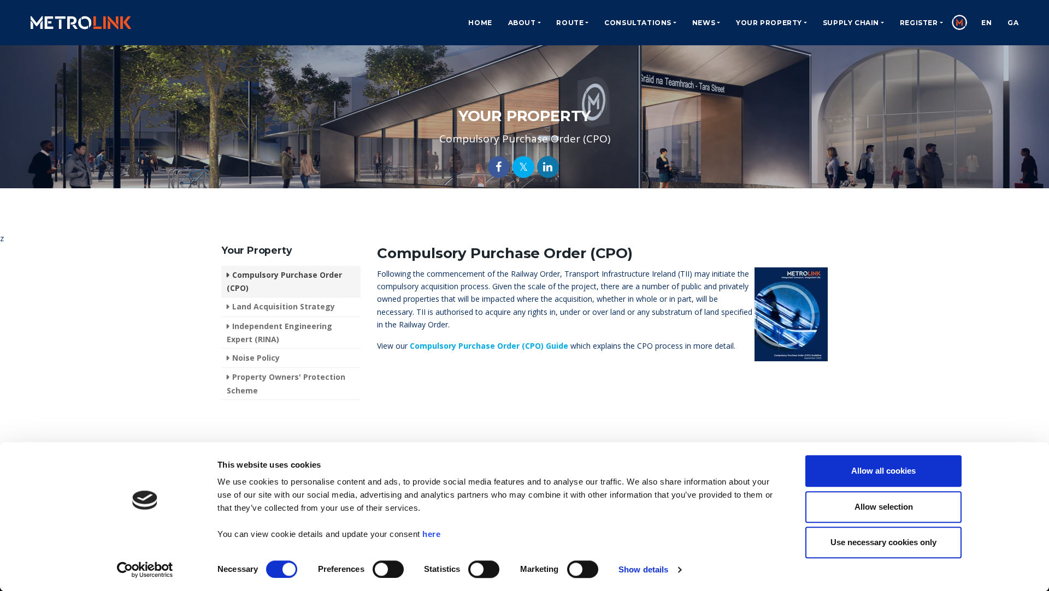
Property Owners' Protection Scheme (286, 383)
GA (1012, 23)
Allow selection (883, 506)
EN (986, 23)
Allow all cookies (883, 470)
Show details (643, 569)
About (522, 23)
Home (480, 23)
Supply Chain (851, 23)
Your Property (769, 23)
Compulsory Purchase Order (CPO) (284, 281)
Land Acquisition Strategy (283, 306)
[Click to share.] (499, 167)
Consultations (637, 23)
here (431, 534)
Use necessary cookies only (883, 542)
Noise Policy (256, 358)
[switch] (388, 569)
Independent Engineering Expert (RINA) (279, 332)
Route (570, 23)
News (703, 23)
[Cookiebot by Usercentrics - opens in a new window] (145, 570)
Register (919, 23)
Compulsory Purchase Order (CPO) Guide (489, 346)
